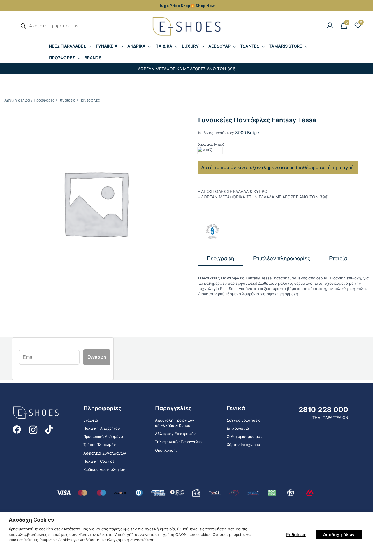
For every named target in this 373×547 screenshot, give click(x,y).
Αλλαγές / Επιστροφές (175, 433)
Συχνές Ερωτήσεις (243, 420)
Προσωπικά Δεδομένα (103, 436)
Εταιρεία (90, 420)
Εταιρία (338, 258)
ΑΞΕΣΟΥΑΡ (219, 45)
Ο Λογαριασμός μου (245, 436)
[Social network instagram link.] (33, 429)
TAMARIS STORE (285, 45)
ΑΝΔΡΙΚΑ (136, 45)
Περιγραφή (220, 258)
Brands (93, 57)
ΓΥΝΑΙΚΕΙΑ (107, 45)
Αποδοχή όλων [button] (339, 534)
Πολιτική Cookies (99, 461)
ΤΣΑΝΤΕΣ (249, 45)
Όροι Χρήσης (166, 450)
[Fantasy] (212, 231)
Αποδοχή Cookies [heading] (31, 520)
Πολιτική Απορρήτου (101, 428)
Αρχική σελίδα (17, 100)
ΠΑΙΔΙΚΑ (164, 45)
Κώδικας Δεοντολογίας (104, 469)
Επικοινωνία (238, 428)
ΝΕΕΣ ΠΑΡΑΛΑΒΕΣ (67, 45)
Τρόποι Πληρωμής (99, 444)
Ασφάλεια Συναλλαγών (104, 453)
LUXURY (190, 45)
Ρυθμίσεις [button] (296, 534)
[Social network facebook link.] (17, 429)
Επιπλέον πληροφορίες (281, 258)
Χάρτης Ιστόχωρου (243, 444)
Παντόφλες (89, 100)
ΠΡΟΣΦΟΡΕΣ (62, 57)
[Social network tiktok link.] (49, 429)
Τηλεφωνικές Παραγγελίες (179, 441)
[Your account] (329, 25)
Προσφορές (44, 100)
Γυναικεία (66, 100)
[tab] (220, 258)
